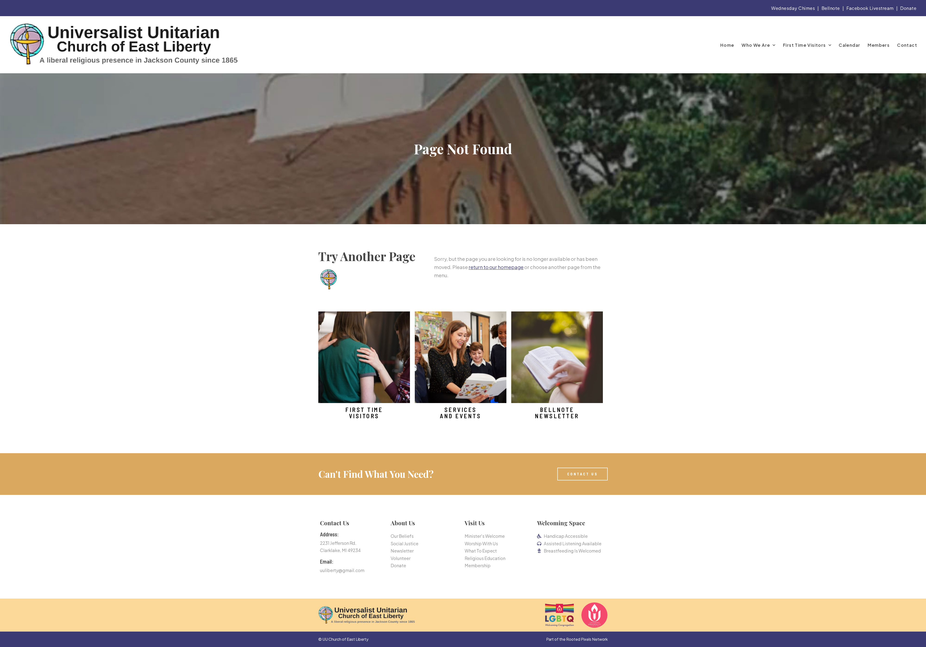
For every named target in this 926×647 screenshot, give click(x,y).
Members (879, 45)
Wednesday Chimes (793, 8)
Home (727, 45)
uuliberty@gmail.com (342, 570)
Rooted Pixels (578, 639)
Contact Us (334, 523)
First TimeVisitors (364, 412)
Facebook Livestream (870, 8)
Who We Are (756, 45)
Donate (908, 8)
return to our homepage (496, 267)
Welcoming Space (561, 523)
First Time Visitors (804, 45)
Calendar (849, 45)
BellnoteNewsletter (557, 412)
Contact (907, 45)
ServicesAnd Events (460, 412)
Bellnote (831, 8)
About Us (403, 523)
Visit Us (475, 523)
